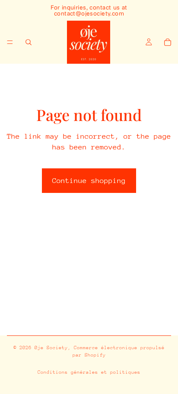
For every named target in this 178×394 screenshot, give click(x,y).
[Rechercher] (28, 42)
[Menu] (10, 42)
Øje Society (51, 348)
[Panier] (167, 42)
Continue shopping (89, 181)
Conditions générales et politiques (89, 372)
